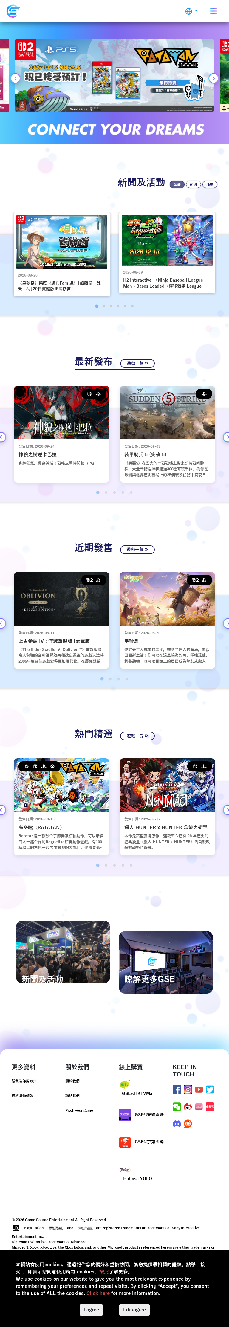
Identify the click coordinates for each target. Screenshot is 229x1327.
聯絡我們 (72, 1096)
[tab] (96, 306)
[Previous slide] (15, 78)
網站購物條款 (22, 1096)
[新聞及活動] (63, 951)
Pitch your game (79, 1110)
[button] (191, 11)
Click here (98, 1293)
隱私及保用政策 (24, 1081)
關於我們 (72, 1081)
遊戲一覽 (136, 363)
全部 (177, 184)
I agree (91, 1310)
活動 (209, 184)
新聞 (193, 184)
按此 (104, 1272)
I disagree (134, 1310)
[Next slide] (213, 78)
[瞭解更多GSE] (166, 962)
